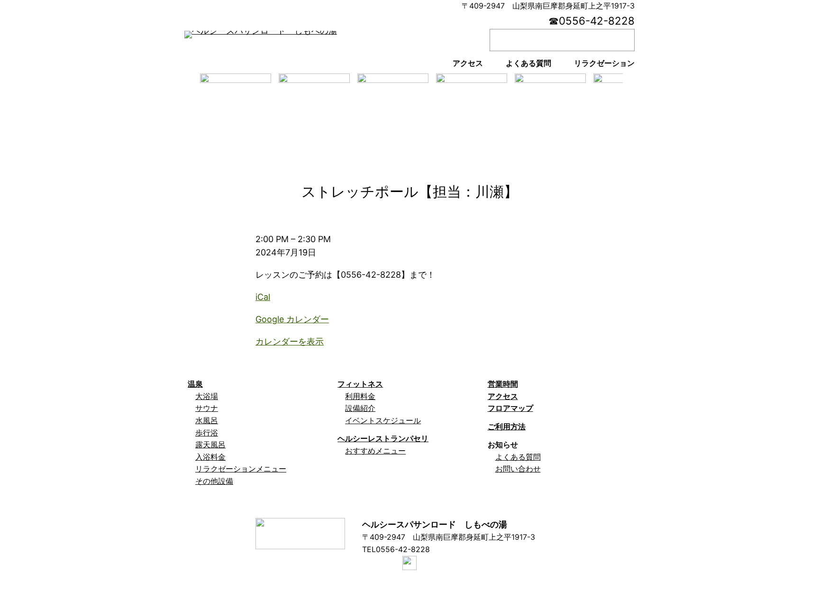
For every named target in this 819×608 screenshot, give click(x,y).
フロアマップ (510, 408)
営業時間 (503, 384)
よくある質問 (518, 457)
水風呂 (206, 420)
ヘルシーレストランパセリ (382, 438)
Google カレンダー (292, 319)
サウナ (206, 408)
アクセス (503, 396)
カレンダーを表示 (289, 341)
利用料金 (360, 396)
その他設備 (214, 481)
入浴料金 (210, 457)
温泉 (195, 384)
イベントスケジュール (383, 420)
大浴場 (206, 396)
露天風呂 (210, 444)
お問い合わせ (518, 468)
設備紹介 (360, 408)
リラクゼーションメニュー (240, 468)
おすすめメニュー (375, 450)
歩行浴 (206, 432)
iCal (262, 297)
